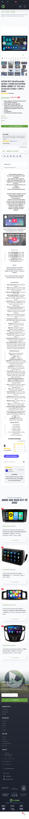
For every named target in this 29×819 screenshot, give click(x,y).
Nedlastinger (5, 712)
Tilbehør (4, 725)
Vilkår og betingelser (6, 743)
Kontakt (4, 714)
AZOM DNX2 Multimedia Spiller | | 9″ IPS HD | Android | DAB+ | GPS (14, 611)
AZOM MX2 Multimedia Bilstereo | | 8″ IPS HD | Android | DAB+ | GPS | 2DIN (14, 532)
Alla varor (4, 721)
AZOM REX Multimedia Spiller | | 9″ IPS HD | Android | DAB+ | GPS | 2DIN (14, 651)
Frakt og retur (5, 741)
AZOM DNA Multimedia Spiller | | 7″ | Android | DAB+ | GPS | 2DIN (14, 575)
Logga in (4, 730)
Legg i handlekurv (16, 126)
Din (3, 727)
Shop (2, 12)
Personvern (4, 745)
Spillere (4, 723)
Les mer (3, 116)
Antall (2, 120)
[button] (17, 2)
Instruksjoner (5, 709)
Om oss (4, 736)
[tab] (14, 164)
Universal (7, 12)
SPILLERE (13, 12)
